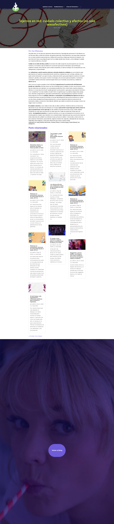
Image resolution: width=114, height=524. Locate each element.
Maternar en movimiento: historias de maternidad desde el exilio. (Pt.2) (77, 201)
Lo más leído (34, 152)
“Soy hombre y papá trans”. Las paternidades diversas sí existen (56, 136)
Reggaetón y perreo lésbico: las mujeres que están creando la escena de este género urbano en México (76, 255)
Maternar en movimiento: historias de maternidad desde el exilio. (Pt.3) (37, 196)
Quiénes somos (47, 6)
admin (34, 150)
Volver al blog (57, 450)
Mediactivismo (58, 6)
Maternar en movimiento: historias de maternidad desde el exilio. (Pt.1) (37, 248)
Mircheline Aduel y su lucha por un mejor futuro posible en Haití (36, 146)
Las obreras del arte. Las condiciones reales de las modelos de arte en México (57, 186)
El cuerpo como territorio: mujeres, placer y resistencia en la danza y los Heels (56, 240)
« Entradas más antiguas (35, 336)
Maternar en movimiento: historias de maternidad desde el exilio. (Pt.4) (77, 147)
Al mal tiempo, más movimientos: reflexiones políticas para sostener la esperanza (36, 299)
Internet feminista (72, 6)
